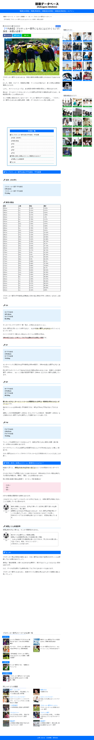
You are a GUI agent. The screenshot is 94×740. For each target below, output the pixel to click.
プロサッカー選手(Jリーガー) (41, 16)
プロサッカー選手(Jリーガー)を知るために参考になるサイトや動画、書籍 (20, 678)
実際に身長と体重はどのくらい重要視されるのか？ (26, 156)
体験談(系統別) (60, 11)
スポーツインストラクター (17, 697)
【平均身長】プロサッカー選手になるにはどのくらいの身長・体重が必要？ (19, 655)
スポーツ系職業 (20, 16)
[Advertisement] (16, 114)
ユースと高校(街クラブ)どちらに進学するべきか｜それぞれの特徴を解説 (20, 641)
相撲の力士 (43, 689)
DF (13, 147)
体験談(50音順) (47, 11)
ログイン (71, 11)
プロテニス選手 (44, 712)
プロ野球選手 (14, 705)
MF (13, 150)
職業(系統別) (35, 11)
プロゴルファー (14, 712)
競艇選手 (42, 721)
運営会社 (54, 737)
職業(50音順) (24, 11)
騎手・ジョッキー (15, 689)
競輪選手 (12, 721)
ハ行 (29, 16)
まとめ (13, 162)
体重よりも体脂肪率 (18, 159)
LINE (27, 35)
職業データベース (8, 16)
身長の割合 (15, 141)
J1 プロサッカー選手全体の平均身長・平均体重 (25, 134)
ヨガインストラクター (46, 697)
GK (13, 144)
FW (13, 153)
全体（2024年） (17, 138)
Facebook (8, 35)
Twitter (18, 35)
